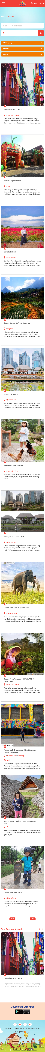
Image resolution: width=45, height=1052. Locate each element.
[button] (22, 43)
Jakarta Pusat (11, 400)
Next (32, 919)
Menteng (21, 756)
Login (35, 3)
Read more (40, 106)
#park (8, 760)
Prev (12, 919)
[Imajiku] (27, 1032)
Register (41, 3)
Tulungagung (11, 257)
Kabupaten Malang (13, 115)
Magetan (10, 329)
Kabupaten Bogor (13, 471)
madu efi (16, 827)
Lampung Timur (12, 613)
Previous (39, 929)
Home (3, 16)
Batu (8, 186)
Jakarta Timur (11, 898)
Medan (9, 827)
